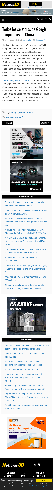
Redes (30, 112)
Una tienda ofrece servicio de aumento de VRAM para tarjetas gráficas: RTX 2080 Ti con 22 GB (26, 377)
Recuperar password (41, 7)
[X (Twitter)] (42, 18)
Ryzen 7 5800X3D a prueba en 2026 (21, 369)
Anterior (8, 123)
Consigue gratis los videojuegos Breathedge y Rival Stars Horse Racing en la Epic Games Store (26, 269)
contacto (40, 472)
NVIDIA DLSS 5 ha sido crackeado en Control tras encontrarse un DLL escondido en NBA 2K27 (26, 241)
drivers (10, 476)
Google (14, 112)
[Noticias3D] (10, 4)
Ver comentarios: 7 (14, 117)
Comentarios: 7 (40, 40)
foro (23, 472)
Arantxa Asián (27, 40)
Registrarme (30, 7)
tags (23, 476)
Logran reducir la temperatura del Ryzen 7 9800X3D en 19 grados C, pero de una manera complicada (26, 397)
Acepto (44, 481)
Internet (22, 112)
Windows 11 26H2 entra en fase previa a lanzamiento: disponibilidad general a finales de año (27, 222)
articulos (11, 472)
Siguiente (44, 123)
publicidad (40, 476)
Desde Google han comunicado (16, 80)
